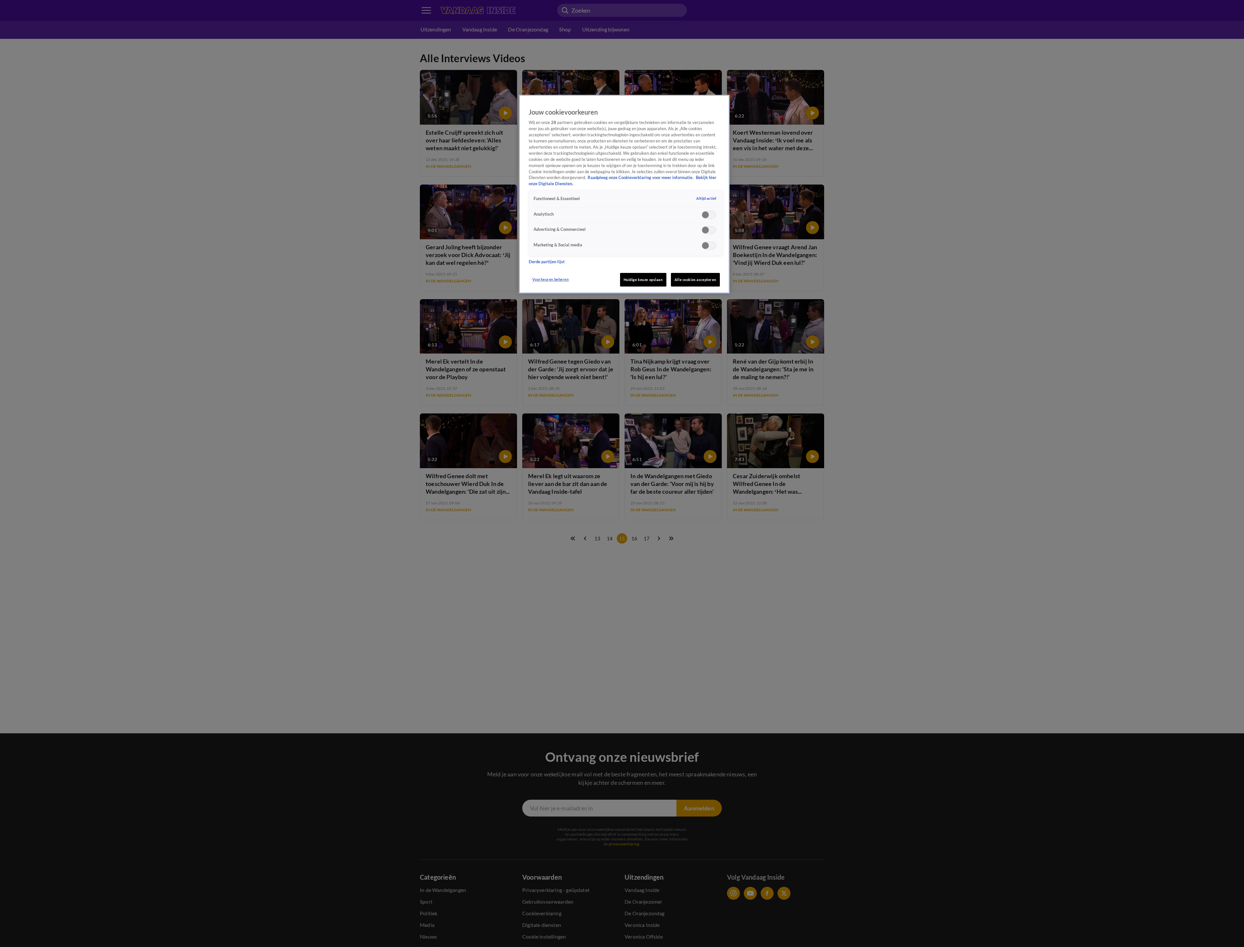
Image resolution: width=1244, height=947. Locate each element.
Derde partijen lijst (547, 261)
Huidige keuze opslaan (643, 279)
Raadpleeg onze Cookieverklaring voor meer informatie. (641, 177)
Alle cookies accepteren (695, 279)
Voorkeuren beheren (550, 279)
